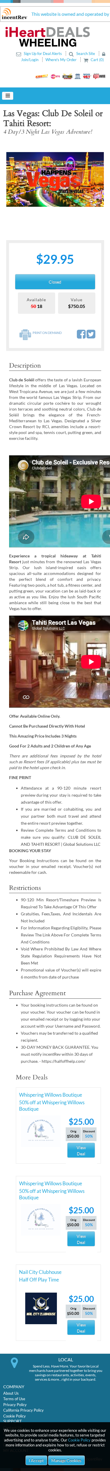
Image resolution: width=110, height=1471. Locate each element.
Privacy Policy (15, 1404)
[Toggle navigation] (7, 96)
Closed (55, 281)
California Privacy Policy (23, 1410)
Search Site (85, 53)
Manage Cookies (66, 1460)
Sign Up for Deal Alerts (43, 53)
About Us (11, 1393)
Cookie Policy (79, 1440)
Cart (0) (97, 59)
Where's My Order (61, 59)
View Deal (81, 1150)
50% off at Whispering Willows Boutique (51, 1103)
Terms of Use (14, 1398)
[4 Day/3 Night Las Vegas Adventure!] (55, 180)
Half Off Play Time (39, 1280)
